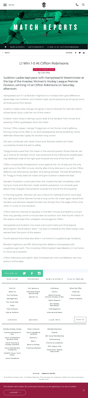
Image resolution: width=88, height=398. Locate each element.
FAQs (12, 305)
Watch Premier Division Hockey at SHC (54, 296)
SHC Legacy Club (54, 346)
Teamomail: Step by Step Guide (54, 350)
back (7, 53)
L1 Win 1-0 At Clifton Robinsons (63, 47)
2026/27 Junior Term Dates (12, 354)
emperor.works (48, 373)
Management (12, 298)
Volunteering (54, 339)
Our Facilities (12, 295)
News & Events (17, 47)
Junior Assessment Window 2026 (12, 338)
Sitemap (36, 373)
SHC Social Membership (54, 336)
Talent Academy (75, 298)
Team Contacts (33, 329)
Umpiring (75, 292)
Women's (33, 338)
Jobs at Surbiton (12, 312)
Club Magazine (54, 309)
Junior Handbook (12, 358)
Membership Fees (55, 329)
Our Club (12, 279)
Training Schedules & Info (12, 333)
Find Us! (12, 288)
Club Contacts (12, 309)
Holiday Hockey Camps (12, 329)
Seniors (33, 320)
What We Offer (76, 288)
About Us (12, 292)
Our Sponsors (33, 288)
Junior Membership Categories (12, 349)
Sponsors (33, 279)
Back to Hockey (33, 344)
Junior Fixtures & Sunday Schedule (12, 343)
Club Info (54, 320)
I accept (13, 392)
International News (54, 312)
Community (75, 295)
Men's (33, 341)
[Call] (77, 4)
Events (54, 292)
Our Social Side (12, 302)
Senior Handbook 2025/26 (33, 333)
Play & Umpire (75, 279)
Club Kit (54, 332)
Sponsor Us (33, 297)
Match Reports (36, 47)
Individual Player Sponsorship (33, 292)
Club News (54, 288)
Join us (80, 319)
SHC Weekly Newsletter (54, 304)
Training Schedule (33, 348)
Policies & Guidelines (54, 343)
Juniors (12, 320)
